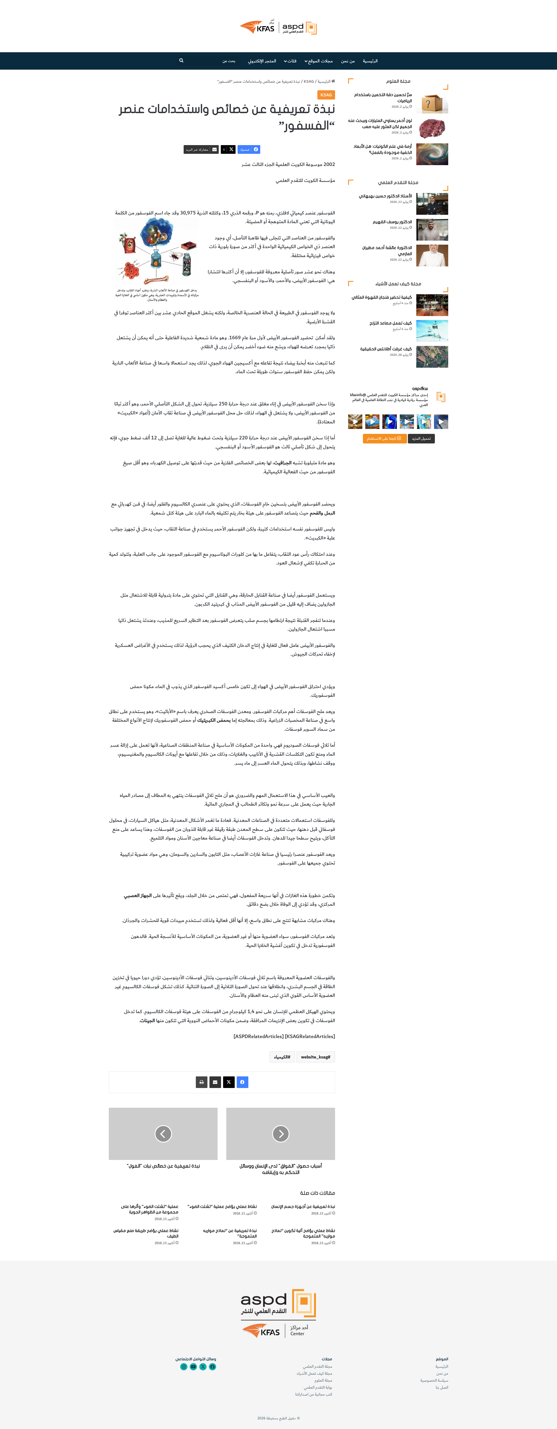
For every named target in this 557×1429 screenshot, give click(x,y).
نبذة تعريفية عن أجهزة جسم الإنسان (303, 1206)
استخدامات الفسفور (286, 196)
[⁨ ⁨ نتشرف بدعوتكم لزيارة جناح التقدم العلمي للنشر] (372, 421)
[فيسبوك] (242, 1082)
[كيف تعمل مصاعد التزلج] (432, 331)
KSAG (309, 81)
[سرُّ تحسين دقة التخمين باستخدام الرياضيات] (432, 102)
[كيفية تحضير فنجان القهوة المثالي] (432, 305)
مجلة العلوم (323, 1380)
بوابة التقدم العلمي (318, 1387)
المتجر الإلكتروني (262, 61)
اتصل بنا (442, 1387)
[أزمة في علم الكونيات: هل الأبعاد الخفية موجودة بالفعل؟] (432, 154)
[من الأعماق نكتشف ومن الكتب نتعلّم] (389, 421)
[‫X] (229, 1082)
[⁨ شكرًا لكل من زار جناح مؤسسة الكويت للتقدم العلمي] (441, 421)
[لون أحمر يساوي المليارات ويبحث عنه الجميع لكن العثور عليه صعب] (432, 128)
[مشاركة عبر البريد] (215, 1082)
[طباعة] (201, 1082)
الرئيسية (370, 61)
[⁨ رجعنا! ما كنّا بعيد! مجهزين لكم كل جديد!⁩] (355, 421)
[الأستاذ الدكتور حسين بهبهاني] (432, 204)
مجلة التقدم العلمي (317, 1366)
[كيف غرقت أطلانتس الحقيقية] (432, 357)
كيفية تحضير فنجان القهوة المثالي (382, 297)
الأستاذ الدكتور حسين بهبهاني (385, 196)
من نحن (348, 61)
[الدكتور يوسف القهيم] (432, 230)
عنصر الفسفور (321, 196)
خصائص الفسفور (249, 196)
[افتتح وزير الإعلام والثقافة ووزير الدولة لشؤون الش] (424, 421)
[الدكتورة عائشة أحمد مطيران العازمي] (432, 255)
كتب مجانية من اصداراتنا (313, 1394)
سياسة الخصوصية (434, 1380)
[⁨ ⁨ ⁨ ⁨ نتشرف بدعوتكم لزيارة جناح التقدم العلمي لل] (407, 421)
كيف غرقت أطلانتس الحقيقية (386, 349)
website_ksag (314, 1057)
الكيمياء (224, 196)
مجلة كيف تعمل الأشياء (314, 1373)
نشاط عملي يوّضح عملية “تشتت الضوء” (222, 1206)
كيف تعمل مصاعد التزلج (391, 323)
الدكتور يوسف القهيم (392, 222)
